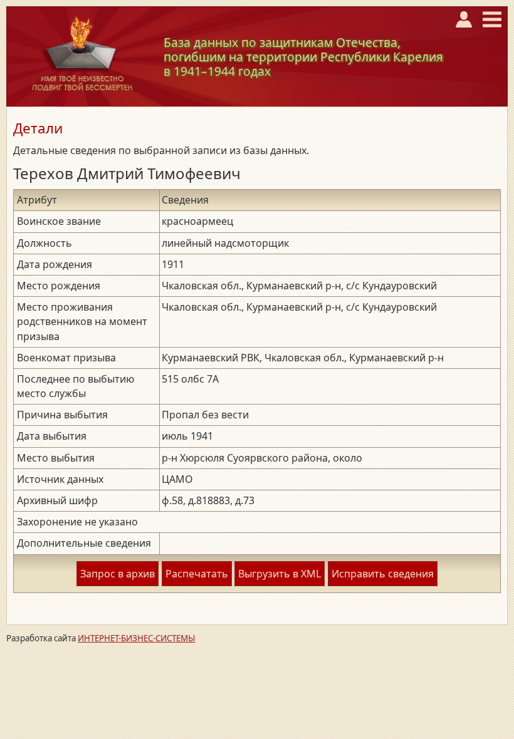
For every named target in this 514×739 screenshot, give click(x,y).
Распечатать (196, 574)
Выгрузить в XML (279, 574)
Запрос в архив (117, 574)
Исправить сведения (383, 574)
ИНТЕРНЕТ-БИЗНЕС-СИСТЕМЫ (136, 638)
